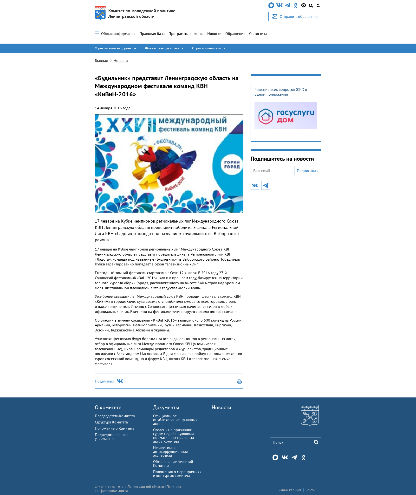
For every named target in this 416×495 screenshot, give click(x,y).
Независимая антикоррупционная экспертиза (170, 451)
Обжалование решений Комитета (173, 463)
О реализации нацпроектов (115, 48)
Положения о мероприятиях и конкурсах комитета (177, 473)
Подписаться (307, 170)
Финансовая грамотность (164, 48)
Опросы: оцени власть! (209, 48)
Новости (214, 33)
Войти (310, 490)
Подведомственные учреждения (111, 436)
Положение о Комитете (114, 428)
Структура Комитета (111, 422)
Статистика (258, 33)
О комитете (108, 407)
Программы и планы (186, 33)
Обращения (235, 33)
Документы (166, 407)
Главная (101, 60)
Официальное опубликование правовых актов (175, 419)
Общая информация (118, 33)
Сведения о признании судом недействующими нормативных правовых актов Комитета (173, 435)
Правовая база (152, 33)
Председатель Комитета (115, 415)
